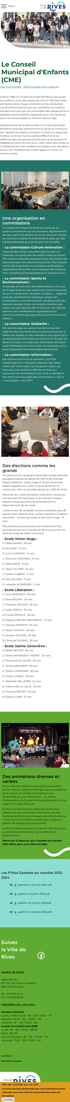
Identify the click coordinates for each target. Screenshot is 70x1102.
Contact (6, 1055)
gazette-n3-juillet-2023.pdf (34, 893)
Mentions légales (11, 1061)
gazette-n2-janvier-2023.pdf (34, 902)
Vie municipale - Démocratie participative (29, 86)
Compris (8, 1099)
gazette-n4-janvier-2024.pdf (35, 884)
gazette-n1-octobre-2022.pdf (35, 911)
